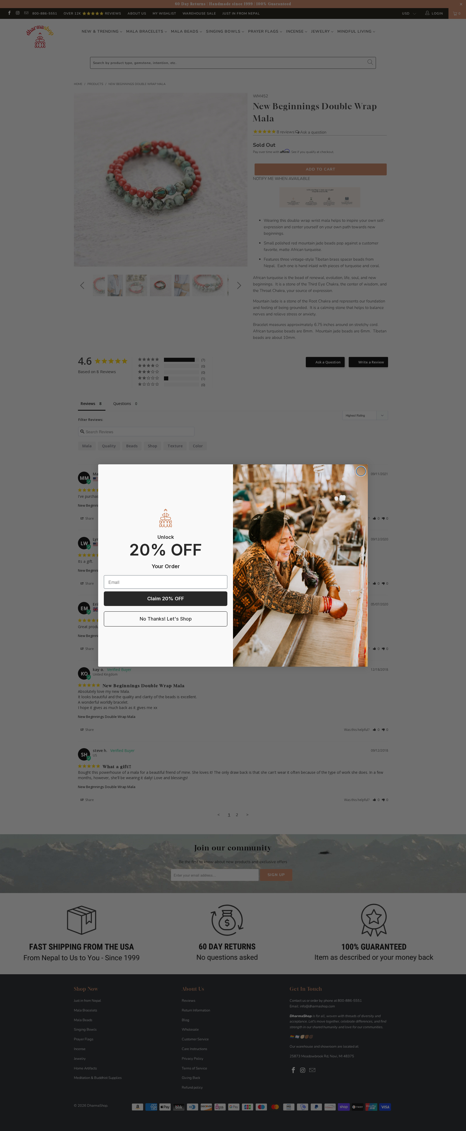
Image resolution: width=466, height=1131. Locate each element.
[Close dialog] (361, 471)
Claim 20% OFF (165, 598)
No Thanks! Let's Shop (166, 619)
